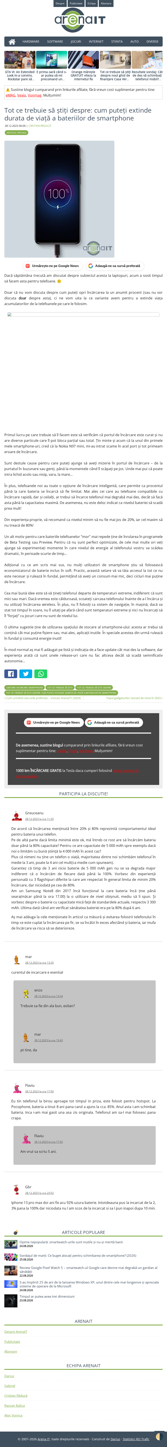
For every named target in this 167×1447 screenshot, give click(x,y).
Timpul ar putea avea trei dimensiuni (47, 1296)
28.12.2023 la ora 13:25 (39, 963)
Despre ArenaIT (15, 1331)
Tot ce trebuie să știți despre (94, 687)
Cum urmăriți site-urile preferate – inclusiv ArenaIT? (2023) (43, 698)
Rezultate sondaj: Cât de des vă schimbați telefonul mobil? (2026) (147, 77)
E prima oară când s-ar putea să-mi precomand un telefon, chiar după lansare (52, 79)
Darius (9, 1376)
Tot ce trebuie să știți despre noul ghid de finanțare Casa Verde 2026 (115, 77)
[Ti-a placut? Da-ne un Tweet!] (26, 674)
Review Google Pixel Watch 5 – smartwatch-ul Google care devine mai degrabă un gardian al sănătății (88, 1269)
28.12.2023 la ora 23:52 (39, 1193)
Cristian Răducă (15, 1395)
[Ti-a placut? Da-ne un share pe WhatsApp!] (41, 674)
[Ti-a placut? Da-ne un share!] (11, 674)
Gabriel (9, 1386)
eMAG (10, 95)
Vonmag (35, 95)
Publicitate (12, 1341)
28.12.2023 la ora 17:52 (48, 1142)
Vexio (21, 95)
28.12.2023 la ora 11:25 (39, 819)
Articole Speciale (17, 132)
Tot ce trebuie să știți (60, 687)
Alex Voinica (13, 1415)
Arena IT (83, 20)
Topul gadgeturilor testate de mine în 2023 (133, 698)
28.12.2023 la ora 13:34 (48, 996)
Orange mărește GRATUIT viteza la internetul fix (83, 75)
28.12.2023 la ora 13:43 (48, 1040)
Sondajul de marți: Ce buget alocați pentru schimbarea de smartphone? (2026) (78, 1255)
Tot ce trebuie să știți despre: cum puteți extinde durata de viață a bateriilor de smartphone (61, 692)
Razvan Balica (14, 1405)
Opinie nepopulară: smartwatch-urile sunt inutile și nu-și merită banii (71, 1242)
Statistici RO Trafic (136, 1439)
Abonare (10, 1351)
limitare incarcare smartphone (24, 687)
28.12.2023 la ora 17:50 (39, 1091)
